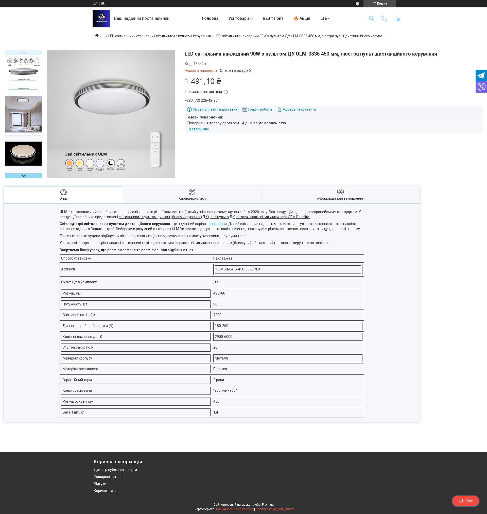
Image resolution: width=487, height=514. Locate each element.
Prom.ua (268, 504)
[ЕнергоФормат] (101, 18)
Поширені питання (109, 477)
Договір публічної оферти (115, 470)
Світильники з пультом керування (182, 36)
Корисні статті (105, 491)
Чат (469, 501)
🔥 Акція (301, 18)
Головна (210, 18)
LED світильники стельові (129, 36)
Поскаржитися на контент (234, 509)
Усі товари (239, 18)
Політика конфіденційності (275, 509)
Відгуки (100, 484)
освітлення (217, 224)
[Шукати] (372, 18)
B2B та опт (273, 18)
